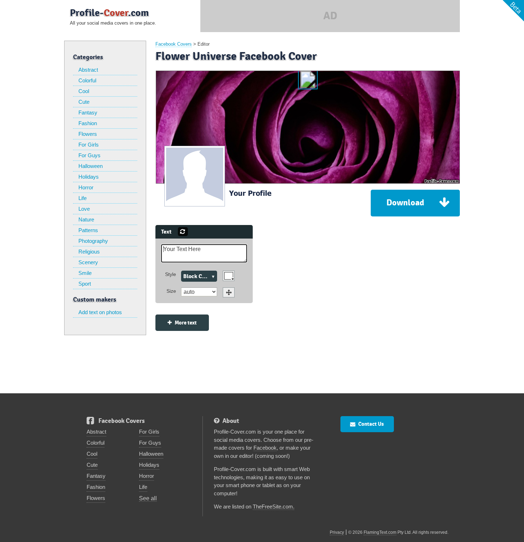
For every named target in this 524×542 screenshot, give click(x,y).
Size (171, 291)
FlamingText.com (380, 532)
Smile (85, 273)
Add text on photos (100, 312)
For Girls (88, 145)
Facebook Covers (173, 44)
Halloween (90, 166)
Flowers (87, 134)
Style (170, 274)
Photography (93, 241)
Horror (85, 187)
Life (82, 198)
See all (148, 498)
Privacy (337, 532)
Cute (83, 102)
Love (84, 209)
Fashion (87, 123)
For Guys (89, 155)
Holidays (88, 177)
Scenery (88, 262)
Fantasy (87, 112)
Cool (83, 91)
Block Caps (197, 276)
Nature (86, 219)
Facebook (265, 448)
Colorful (87, 80)
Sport (84, 284)
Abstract (88, 70)
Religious (89, 252)
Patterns (88, 230)
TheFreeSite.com (273, 506)
